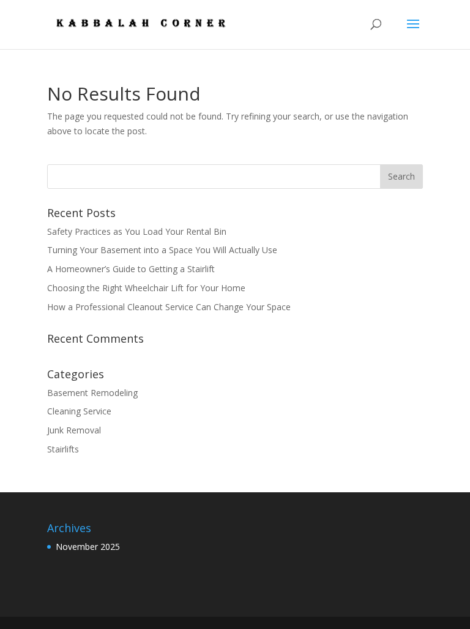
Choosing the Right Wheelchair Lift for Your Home (146, 288)
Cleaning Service (79, 411)
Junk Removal (74, 430)
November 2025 (88, 546)
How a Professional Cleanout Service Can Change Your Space (169, 307)
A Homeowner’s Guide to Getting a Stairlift (131, 269)
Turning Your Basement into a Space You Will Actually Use (162, 250)
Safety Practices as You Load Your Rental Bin (138, 231)
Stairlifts (63, 449)
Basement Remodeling (92, 392)
